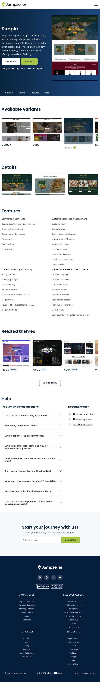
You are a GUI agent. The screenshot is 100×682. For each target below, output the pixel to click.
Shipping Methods (26, 608)
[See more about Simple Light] (47, 129)
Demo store (11, 61)
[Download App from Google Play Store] (42, 586)
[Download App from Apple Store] (57, 586)
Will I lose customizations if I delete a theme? (28, 491)
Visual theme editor (82, 424)
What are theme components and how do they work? (30, 459)
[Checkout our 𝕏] (53, 577)
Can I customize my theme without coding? (28, 471)
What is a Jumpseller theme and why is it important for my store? (26, 447)
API (73, 660)
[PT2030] (50, 673)
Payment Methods (26, 601)
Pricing (26, 645)
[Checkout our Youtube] (60, 577)
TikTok (73, 623)
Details (22, 92)
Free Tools (73, 649)
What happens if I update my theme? (24, 435)
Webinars (73, 653)
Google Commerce (73, 616)
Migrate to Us (73, 642)
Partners (26, 649)
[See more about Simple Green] (78, 131)
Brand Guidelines (27, 653)
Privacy (76, 673)
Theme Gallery (26, 612)
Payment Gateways (27, 605)
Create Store (70, 539)
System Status (73, 664)
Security (84, 673)
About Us (26, 638)
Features (35, 92)
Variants (9, 92)
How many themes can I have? (21, 425)
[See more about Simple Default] (16, 129)
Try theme (29, 61)
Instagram (73, 608)
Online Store (73, 601)
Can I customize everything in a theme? (26, 415)
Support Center (73, 638)
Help (46, 92)
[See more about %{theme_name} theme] (16, 353)
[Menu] (96, 5)
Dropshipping (73, 627)
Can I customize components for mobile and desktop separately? (28, 503)
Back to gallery (50, 382)
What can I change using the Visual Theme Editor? (31, 481)
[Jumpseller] (50, 567)
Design (73, 656)
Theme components (82, 419)
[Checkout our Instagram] (46, 577)
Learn (73, 645)
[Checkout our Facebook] (39, 577)
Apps (26, 616)
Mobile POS (73, 620)
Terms (92, 673)
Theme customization (83, 414)
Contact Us (26, 656)
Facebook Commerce (73, 605)
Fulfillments (26, 620)
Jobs (26, 642)
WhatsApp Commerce (73, 612)
